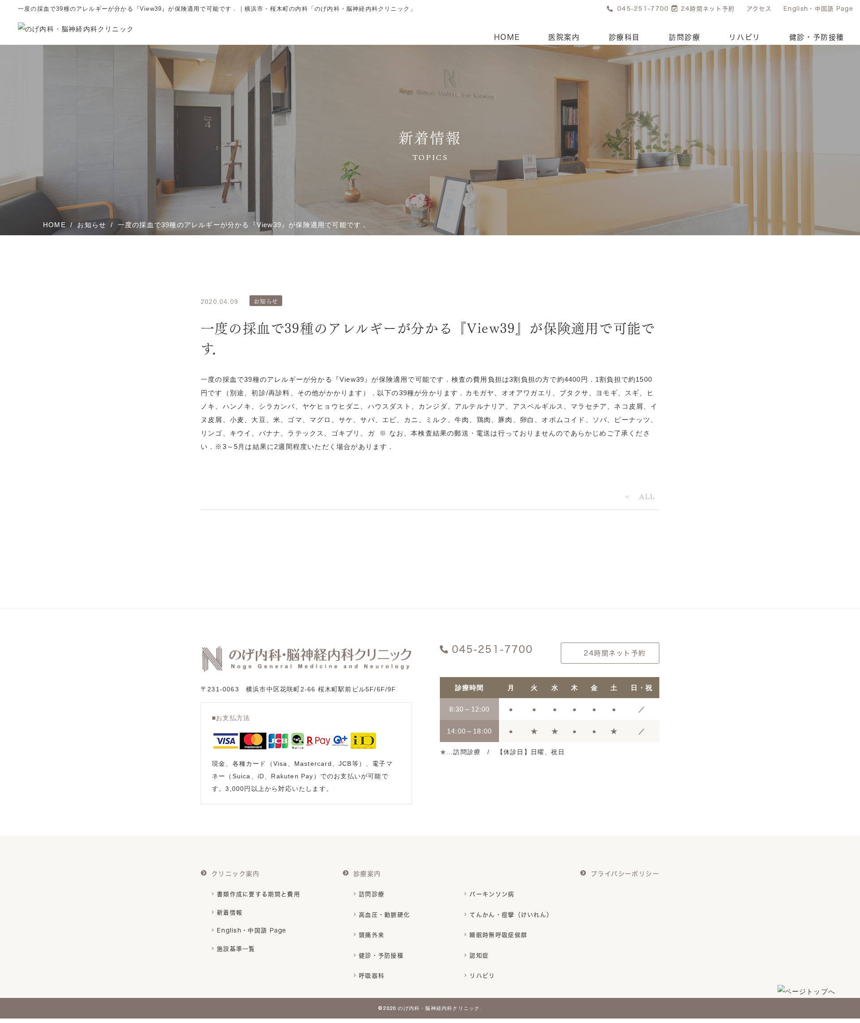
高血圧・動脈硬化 (384, 914)
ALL (647, 496)
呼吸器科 (371, 975)
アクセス (759, 9)
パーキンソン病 (491, 894)
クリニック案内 (235, 873)
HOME (507, 38)
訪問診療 (684, 38)
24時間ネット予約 (708, 9)
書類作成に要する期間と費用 (258, 894)
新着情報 (229, 912)
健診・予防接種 (816, 38)
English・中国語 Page (818, 9)
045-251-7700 (643, 9)
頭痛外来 (371, 934)
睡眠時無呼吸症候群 (498, 934)
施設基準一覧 (236, 948)
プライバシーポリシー (625, 873)
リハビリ (744, 38)
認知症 (479, 955)
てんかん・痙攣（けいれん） (511, 914)
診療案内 (367, 873)
